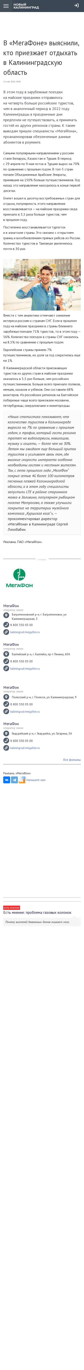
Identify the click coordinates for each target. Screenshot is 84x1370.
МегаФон (11, 605)
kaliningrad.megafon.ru (25, 632)
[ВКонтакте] (6, 779)
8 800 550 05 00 (21, 625)
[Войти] (76, 5)
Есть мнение (11, 907)
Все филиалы (72, 760)
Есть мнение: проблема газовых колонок (37, 912)
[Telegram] (14, 779)
